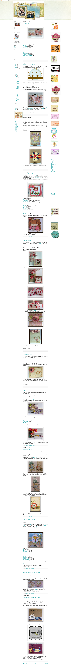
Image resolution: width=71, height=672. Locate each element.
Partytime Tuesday (25, 52)
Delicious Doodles (25, 202)
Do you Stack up (25, 48)
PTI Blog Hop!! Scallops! (29, 64)
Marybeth (16, 127)
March (17, 77)
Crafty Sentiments (25, 47)
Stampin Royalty (25, 208)
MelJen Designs (25, 555)
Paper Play (24, 205)
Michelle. (33, 398)
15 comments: (33, 445)
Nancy (16, 130)
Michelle (16, 128)
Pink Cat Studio (53, 191)
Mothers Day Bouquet (34, 399)
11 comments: (33, 661)
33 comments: (33, 568)
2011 (16, 67)
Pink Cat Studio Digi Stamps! (53, 193)
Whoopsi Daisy (25, 213)
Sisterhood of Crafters (26, 558)
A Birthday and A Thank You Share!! (31, 597)
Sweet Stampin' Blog (26, 56)
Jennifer (16, 122)
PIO (36, 175)
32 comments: (33, 236)
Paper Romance (25, 53)
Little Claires (25, 51)
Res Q (24, 206)
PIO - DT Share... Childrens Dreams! (31, 173)
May (16, 75)
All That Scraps (25, 550)
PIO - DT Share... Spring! (29, 519)
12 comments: (33, 516)
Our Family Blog (53, 156)
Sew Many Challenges (26, 559)
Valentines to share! (27, 240)
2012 (16, 66)
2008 (16, 107)
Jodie (52, 161)
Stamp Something (25, 560)
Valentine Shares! (27, 390)
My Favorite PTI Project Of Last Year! (32, 572)
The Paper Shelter (25, 210)
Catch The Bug (25, 551)
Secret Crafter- (25, 419)
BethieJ (16, 38)
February (17, 78)
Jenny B (52, 160)
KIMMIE (35, 310)
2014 (16, 64)
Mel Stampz (53, 173)
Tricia (16, 131)
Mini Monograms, (30, 108)
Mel (51, 165)
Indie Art (43, 108)
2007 (16, 108)
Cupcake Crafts (25, 552)
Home (35, 663)
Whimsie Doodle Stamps (38, 177)
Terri (52, 169)
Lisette (16, 125)
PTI (26, 107)
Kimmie (52, 157)
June (16, 74)
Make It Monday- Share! (28, 354)
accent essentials (30, 606)
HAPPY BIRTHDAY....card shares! (31, 119)
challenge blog (45, 525)
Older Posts (46, 663)
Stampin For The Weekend (27, 420)
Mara (52, 163)
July (16, 73)
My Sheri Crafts (25, 204)
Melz (52, 166)
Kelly (16, 124)
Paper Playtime (25, 557)
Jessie (16, 123)
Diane (52, 159)
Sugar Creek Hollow (26, 209)
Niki (51, 168)
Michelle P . (16, 129)
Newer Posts (25, 663)
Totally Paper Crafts (26, 212)
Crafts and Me (25, 46)
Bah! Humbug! (25, 45)
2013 (16, 65)
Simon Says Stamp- (26, 422)
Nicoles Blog (35, 457)
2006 (16, 109)
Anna (16, 120)
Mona (52, 167)
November (17, 69)
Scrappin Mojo (53, 194)
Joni (52, 162)
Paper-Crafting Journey (26, 54)
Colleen (52, 158)
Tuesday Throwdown (26, 563)
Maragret (16, 126)
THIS (40, 243)
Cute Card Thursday (26, 201)
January (17, 103)
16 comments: (33, 593)
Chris (16, 121)
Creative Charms (25, 381)
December (17, 68)
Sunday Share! (26, 23)
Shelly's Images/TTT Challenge (27, 55)
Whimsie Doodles (25, 200)
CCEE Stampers (25, 417)
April (16, 76)
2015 (16, 63)
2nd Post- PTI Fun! (27, 449)
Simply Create (25, 207)
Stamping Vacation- (26, 421)
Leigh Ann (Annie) (53, 164)
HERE (36, 526)
